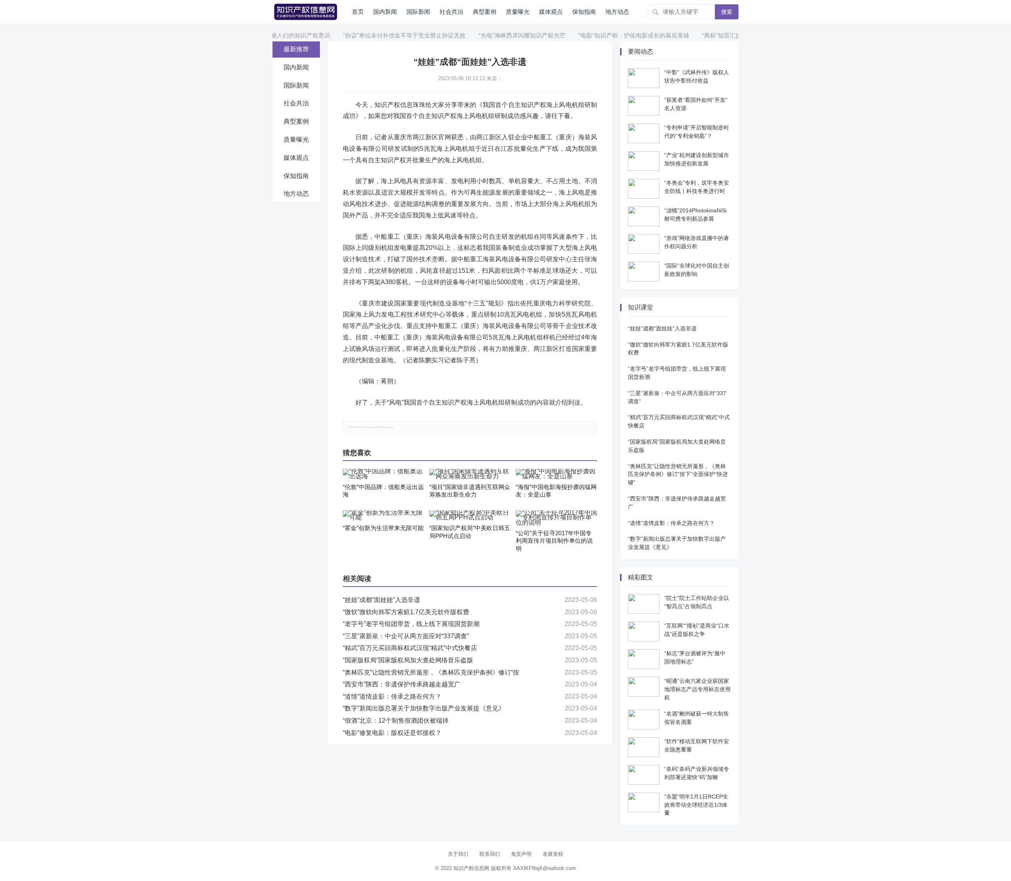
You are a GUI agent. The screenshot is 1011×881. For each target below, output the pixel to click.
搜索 (726, 12)
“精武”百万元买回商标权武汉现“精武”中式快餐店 (410, 648)
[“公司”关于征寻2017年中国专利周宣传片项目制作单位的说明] (556, 517)
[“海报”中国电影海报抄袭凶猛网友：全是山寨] (556, 474)
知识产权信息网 (471, 868)
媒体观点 (551, 11)
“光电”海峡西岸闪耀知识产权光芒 (502, 35)
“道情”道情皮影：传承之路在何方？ (392, 696)
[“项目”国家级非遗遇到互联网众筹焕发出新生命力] (470, 474)
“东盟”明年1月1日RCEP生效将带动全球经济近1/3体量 (696, 804)
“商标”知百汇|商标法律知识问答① (727, 35)
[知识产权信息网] (305, 11)
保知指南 (584, 11)
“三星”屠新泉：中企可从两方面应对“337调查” (406, 636)
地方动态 (617, 11)
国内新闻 (385, 11)
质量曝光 (518, 11)
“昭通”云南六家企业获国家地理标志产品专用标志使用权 (697, 689)
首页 (358, 11)
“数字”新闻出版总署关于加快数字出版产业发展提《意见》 (424, 708)
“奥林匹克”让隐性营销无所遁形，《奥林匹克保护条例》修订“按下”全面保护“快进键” (678, 474)
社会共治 (451, 11)
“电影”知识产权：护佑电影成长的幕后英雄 (614, 35)
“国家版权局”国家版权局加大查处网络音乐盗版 (408, 660)
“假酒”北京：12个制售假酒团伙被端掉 (396, 720)
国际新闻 (418, 11)
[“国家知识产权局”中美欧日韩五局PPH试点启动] (470, 515)
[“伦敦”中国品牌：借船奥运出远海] (383, 474)
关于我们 (458, 854)
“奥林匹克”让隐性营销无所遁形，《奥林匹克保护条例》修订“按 (431, 672)
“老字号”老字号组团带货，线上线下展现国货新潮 (411, 623)
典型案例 (484, 11)
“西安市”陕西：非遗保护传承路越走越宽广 (401, 684)
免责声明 (521, 854)
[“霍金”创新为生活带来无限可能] (383, 515)
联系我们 (489, 854)
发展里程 (553, 854)
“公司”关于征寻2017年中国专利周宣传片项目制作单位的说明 (554, 541)
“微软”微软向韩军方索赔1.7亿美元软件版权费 (406, 612)
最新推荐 (296, 49)
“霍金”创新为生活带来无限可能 (383, 528)
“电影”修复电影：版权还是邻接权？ (392, 732)
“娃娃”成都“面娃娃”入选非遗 (381, 599)
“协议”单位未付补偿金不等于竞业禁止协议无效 (385, 35)
